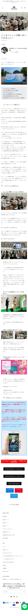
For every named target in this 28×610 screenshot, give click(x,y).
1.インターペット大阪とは (9, 88)
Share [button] (3, 44)
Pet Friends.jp (16, 607)
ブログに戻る (15, 504)
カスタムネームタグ (7, 552)
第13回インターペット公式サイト (14, 397)
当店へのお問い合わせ (14, 483)
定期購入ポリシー (7, 531)
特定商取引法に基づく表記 (9, 535)
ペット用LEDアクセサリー (9, 559)
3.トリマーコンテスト (8, 92)
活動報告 (5, 568)
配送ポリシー (6, 519)
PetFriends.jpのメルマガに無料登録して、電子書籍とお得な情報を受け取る (14, 461)
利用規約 (5, 516)
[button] (2, 7)
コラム (4, 565)
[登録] (23, 591)
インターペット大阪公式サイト (11, 185)
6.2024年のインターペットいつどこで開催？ (14, 97)
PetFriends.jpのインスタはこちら (14, 469)
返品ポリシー (6, 525)
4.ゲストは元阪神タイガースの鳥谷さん (12, 94)
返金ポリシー (6, 522)
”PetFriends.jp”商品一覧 (8, 562)
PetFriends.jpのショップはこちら (14, 476)
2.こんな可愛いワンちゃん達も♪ (11, 90)
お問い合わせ (6, 571)
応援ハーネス (6, 549)
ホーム (4, 546)
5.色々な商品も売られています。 (11, 96)
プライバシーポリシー (8, 528)
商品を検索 (5, 538)
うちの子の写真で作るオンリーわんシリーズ (13, 555)
